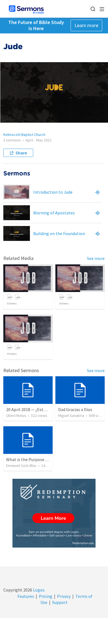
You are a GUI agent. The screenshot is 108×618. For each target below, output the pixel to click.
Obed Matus (16, 415)
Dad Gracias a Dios (75, 409)
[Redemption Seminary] (54, 513)
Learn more (86, 25)
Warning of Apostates (54, 212)
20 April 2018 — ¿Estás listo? (32, 409)
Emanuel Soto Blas (21, 465)
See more (96, 258)
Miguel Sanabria (71, 415)
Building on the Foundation (59, 233)
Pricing (45, 596)
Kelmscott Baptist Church (24, 134)
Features (25, 596)
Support (60, 602)
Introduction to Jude (53, 192)
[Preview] (97, 192)
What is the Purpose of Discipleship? (40, 459)
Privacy (64, 596)
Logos (38, 590)
